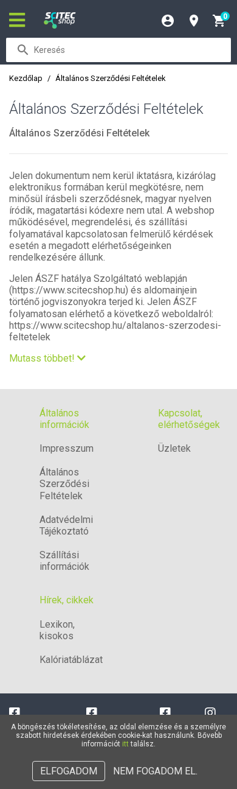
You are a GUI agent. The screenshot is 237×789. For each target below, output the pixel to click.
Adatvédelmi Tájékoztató (66, 525)
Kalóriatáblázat (71, 659)
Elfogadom (68, 771)
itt (125, 744)
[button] (47, 358)
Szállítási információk (64, 560)
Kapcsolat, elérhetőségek (189, 418)
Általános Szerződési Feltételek (64, 483)
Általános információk (64, 418)
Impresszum (67, 448)
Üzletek (174, 448)
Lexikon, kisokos (57, 630)
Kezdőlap (26, 78)
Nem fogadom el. (155, 771)
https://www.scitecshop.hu (68, 290)
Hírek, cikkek (67, 600)
